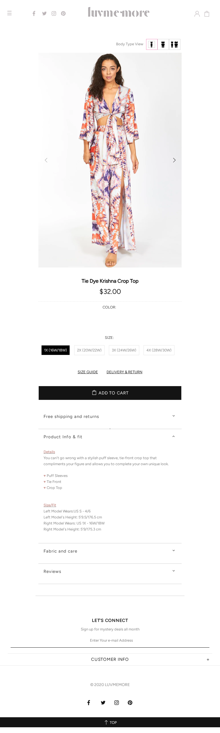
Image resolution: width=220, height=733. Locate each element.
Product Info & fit (63, 436)
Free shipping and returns (71, 416)
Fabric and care (60, 551)
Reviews (52, 571)
